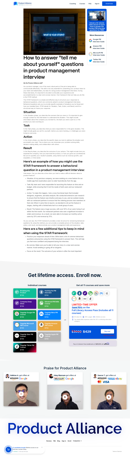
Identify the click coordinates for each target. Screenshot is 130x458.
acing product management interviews (64, 91)
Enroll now (109, 4)
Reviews (49, 441)
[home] (65, 428)
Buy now (107, 331)
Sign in (64, 441)
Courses (82, 4)
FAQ (90, 4)
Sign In (97, 4)
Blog (58, 441)
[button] (78, 441)
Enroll (69, 441)
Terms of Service (117, 451)
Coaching (73, 4)
